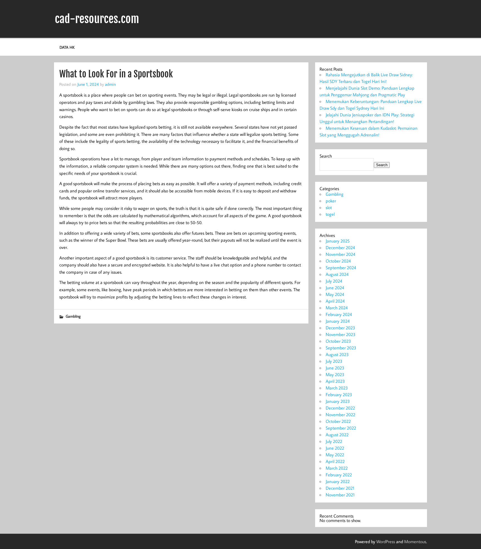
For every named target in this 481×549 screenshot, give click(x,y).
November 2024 (340, 254)
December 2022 (340, 408)
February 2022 (339, 474)
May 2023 (335, 374)
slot (329, 207)
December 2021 (340, 488)
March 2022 (337, 468)
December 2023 (340, 327)
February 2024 (339, 314)
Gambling (73, 316)
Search (326, 156)
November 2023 (340, 334)
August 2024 (337, 274)
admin (110, 84)
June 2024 (335, 287)
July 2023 (334, 361)
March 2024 (337, 307)
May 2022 (335, 454)
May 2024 (335, 294)
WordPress (385, 541)
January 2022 (338, 481)
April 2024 (335, 301)
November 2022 (340, 414)
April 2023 (335, 381)
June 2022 (335, 448)
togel (330, 214)
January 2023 (338, 401)
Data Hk (67, 47)
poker (331, 201)
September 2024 (341, 267)
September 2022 (341, 428)
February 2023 (339, 394)
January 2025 (338, 241)
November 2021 (340, 494)
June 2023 (335, 368)
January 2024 (338, 321)
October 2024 (338, 261)
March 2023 (337, 388)
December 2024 (340, 247)
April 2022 (335, 461)
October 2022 (338, 421)
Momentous (415, 541)
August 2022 (337, 434)
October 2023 (338, 341)
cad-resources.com (97, 19)
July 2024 (334, 281)
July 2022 (334, 441)
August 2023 (337, 354)
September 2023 (341, 348)
